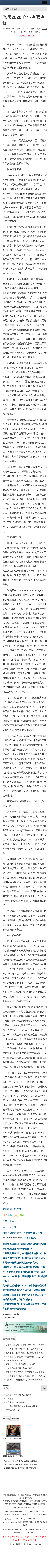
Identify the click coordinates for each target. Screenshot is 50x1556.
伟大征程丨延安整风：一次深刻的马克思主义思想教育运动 (26, 1357)
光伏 (26, 32)
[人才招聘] (28, 1498)
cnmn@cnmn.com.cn (10, 1522)
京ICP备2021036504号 (32, 1507)
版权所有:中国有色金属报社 (17, 1537)
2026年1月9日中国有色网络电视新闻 (21, 1468)
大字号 (22, 35)
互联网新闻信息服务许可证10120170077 (23, 1504)
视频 (7, 1418)
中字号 (28, 35)
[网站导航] (20, 1495)
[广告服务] (36, 1495)
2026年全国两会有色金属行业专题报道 (22, 1406)
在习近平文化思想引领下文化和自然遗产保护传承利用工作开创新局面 (26, 1353)
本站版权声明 (30, 1540)
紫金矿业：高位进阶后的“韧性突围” (21, 1364)
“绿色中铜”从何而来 (14, 1360)
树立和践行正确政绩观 (15, 1402)
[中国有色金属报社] (9, 1495)
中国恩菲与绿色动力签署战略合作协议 (22, 1368)
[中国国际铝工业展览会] (25, 1327)
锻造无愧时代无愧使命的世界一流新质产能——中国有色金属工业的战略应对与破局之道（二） (26, 1380)
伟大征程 (9, 1398)
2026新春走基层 (12, 1410)
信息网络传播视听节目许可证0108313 (16, 1501)
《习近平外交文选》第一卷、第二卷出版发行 (25, 1349)
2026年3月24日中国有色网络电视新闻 (13, 1438)
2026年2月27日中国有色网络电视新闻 (13, 1456)
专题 (5, 1388)
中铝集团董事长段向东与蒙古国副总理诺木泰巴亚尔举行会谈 (26, 1376)
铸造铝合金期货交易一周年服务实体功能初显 (25, 1372)
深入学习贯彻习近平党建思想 (18, 1395)
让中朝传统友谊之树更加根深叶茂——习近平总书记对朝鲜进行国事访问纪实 (26, 1345)
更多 (44, 1388)
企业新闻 (15, 1419)
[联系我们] (28, 1495)
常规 (32, 35)
